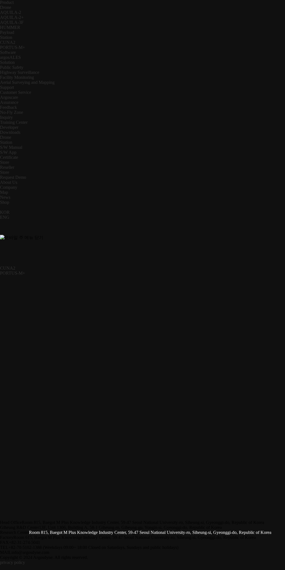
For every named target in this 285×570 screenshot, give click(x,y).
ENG (4, 217)
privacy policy (12, 562)
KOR (5, 212)
